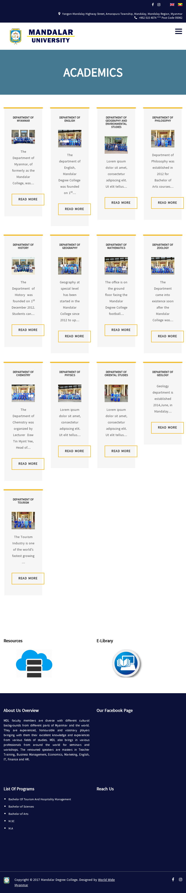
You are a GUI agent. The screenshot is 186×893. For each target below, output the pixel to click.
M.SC (11, 821)
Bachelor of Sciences (21, 806)
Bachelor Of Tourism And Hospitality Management (39, 799)
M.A (10, 828)
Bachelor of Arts (18, 814)
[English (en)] (172, 4)
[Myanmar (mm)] (180, 4)
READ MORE (28, 199)
